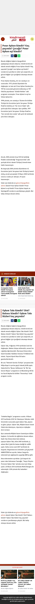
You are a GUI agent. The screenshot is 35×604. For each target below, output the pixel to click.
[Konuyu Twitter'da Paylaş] (15, 55)
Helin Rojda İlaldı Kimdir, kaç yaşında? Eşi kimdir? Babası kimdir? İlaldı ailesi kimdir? (26, 290)
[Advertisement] (17, 17)
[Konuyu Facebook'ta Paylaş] (12, 55)
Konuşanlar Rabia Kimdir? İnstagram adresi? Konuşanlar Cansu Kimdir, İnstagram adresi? (9, 291)
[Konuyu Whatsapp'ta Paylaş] (19, 55)
